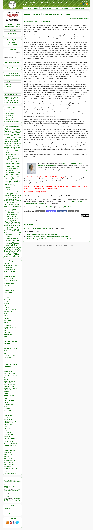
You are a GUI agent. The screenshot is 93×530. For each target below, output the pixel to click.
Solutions (13, 233)
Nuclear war (17, 208)
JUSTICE (6, 315)
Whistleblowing (10, 255)
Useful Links (7, 508)
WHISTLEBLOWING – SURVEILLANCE (9, 382)
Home (29, 8)
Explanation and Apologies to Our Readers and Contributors (12, 495)
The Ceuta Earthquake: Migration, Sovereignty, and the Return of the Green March (52, 239)
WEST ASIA (7, 363)
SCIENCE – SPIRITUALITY (10, 445)
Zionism (18, 256)
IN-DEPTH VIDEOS (8, 462)
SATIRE (6, 393)
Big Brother (17, 134)
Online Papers (7, 86)
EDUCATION (7, 332)
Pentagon (10, 220)
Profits (18, 222)
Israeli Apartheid (15, 190)
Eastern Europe (15, 152)
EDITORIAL (7, 263)
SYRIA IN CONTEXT (9, 359)
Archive (36, 8)
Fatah (7, 163)
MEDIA (5, 338)
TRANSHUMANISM (9, 404)
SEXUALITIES (7, 436)
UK (17, 238)
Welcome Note (7, 90)
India (17, 178)
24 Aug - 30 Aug (12, 33)
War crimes (12, 249)
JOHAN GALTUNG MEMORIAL (11, 265)
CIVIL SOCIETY (8, 432)
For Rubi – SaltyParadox (10, 480)
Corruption (17, 143)
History (16, 174)
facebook (63, 211)
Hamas (12, 172)
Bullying (18, 135)
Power (13, 222)
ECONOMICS (7, 412)
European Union (9, 162)
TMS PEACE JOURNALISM (10, 277)
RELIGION (6, 402)
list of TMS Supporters (71, 207)
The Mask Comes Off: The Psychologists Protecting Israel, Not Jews (47, 236)
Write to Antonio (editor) (77, 8)
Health (18, 172)
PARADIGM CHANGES (9, 386)
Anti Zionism (7, 132)
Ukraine (8, 241)
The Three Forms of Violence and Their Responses (12, 491)
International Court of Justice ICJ (13, 182)
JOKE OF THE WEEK (9, 458)
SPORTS (6, 447)
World (12, 256)
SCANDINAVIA (7, 357)
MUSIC (5, 430)
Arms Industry (16, 132)
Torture (8, 238)
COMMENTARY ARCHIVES (10, 468)
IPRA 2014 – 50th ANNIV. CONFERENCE (10, 470)
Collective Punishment (15, 139)
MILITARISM (7, 296)
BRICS (13, 135)
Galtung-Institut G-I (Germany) (11, 121)
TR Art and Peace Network (10, 111)
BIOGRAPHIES (7, 275)
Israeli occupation (12, 193)
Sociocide (7, 233)
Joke (16, 194)
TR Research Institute (9, 117)
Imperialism (10, 178)
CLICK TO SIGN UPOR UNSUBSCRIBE (12, 43)
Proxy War (8, 224)
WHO (17, 255)
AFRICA (6, 305)
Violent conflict (16, 247)
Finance (11, 163)
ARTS (5, 406)
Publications (7, 88)
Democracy (10, 151)
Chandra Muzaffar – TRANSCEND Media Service (37, 21)
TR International (8, 110)
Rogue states (9, 227)
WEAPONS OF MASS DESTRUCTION (9, 291)
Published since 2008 (66, 245)
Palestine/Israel (12, 216)
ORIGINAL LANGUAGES (10, 460)
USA (14, 243)
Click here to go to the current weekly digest (37, 228)
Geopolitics (10, 170)
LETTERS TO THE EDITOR (10, 438)
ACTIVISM (6, 307)
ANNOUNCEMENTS (9, 273)
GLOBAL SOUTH (8, 340)
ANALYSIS (6, 298)
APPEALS (6, 347)
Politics (7, 222)
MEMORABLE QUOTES (10, 309)
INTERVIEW (7, 408)
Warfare (13, 251)
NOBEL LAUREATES (9, 278)
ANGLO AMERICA (8, 311)
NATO (18, 206)
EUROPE (6, 336)
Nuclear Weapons (12, 209)
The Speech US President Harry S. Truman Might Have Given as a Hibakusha (12, 499)
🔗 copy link (73, 211)
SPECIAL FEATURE (9, 400)
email (39, 211)
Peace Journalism (46, 8)
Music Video (7, 206)
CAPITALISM (7, 370)
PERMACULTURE (8, 419)
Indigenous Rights (9, 180)
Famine (18, 162)
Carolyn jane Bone (8, 485)
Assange (6, 134)
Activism (8, 129)
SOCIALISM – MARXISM (10, 373)
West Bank (12, 253)
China (14, 137)
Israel (7, 190)
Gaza (8, 167)
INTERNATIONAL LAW (9, 355)
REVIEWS (6, 391)
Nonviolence (9, 208)
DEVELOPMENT (8, 416)
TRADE (6, 414)
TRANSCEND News (9, 267)
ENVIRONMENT (8, 372)
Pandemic (10, 218)
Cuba (18, 147)
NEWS (5, 313)
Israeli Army (10, 192)
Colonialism (9, 141)
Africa (13, 129)
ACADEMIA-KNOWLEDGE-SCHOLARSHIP (10, 365)
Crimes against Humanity (11, 146)
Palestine (15, 214)
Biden (11, 134)
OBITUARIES (7, 456)
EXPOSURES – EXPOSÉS (10, 375)
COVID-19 (9, 145)
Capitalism (8, 137)
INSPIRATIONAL (8, 449)
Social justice (15, 231)
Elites (15, 156)
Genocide (15, 167)
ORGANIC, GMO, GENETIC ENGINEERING (10, 389)
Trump (13, 239)
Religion (11, 225)
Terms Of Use (7, 510)
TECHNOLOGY (7, 301)
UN (12, 241)
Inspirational (8, 181)
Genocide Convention (12, 168)
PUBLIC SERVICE (8, 424)
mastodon (51, 211)
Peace (16, 218)
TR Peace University (9, 113)
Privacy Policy (7, 514)
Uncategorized (7, 466)
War (6, 249)
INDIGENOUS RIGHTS (9, 384)
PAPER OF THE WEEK (9, 271)
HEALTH (6, 379)
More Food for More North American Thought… (12, 486)
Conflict (16, 141)
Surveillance (15, 237)
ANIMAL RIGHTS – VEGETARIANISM (8, 440)
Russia (16, 227)
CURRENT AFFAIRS (9, 434)
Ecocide (8, 154)
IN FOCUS (6, 303)
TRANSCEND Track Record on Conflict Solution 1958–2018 (11, 101)
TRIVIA (5, 426)
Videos (56, 8)
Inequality (18, 180)
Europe (16, 160)
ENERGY (6, 322)
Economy (10, 156)
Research (18, 225)
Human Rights (9, 176)
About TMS (64, 8)
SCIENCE (6, 398)
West (19, 251)
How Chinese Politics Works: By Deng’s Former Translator (12, 76)
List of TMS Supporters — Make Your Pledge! (12, 25)
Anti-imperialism (16, 131)
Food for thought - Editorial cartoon (12, 164)
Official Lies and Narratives (13, 211)
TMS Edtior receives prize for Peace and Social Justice (11, 98)
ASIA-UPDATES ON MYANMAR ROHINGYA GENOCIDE (11, 324)
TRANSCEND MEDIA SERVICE (47, 2)
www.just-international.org (79, 170)
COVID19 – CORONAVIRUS (11, 443)
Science (8, 229)
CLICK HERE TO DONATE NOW (12, 15)
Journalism (7, 195)
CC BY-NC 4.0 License (84, 218)
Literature (9, 199)
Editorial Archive (8, 84)
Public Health (15, 224)
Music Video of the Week (10, 473)
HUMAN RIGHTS (8, 299)
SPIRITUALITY (7, 452)
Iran (18, 188)
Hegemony (9, 174)
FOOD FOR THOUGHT (9, 451)
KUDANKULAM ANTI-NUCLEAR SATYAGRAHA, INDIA (12, 422)
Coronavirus (8, 143)
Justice (14, 196)
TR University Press (9, 119)
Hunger (18, 176)
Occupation (8, 211)
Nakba (13, 206)
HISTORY (6, 377)
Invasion (14, 188)
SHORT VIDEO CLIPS (9, 464)
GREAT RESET (7, 410)
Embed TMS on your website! (12, 526)
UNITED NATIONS (8, 361)
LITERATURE (7, 428)
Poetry (16, 220)
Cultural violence (12, 149)
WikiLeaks (7, 256)
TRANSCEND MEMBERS (10, 289)
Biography (7, 135)
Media (13, 201)
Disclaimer (6, 512)
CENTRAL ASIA (8, 334)
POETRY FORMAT (8, 454)
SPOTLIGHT (7, 345)
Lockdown (15, 199)
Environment (10, 158)
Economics (15, 154)
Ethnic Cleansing (13, 159)
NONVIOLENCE (8, 287)
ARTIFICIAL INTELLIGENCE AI (11, 368)
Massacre (7, 201)
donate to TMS (47, 207)
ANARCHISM (7, 417)
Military (12, 202)
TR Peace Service (8, 115)
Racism (6, 225)
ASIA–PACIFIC (7, 320)
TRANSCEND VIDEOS (9, 269)
